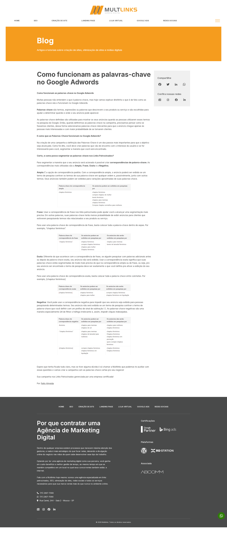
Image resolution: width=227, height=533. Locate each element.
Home (17, 20)
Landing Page (88, 20)
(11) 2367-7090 (46, 493)
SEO (35, 20)
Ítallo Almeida (47, 383)
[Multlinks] (113, 10)
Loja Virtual (116, 20)
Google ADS (143, 20)
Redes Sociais (170, 20)
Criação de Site (59, 20)
